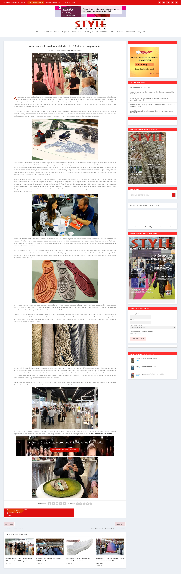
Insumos (63, 50)
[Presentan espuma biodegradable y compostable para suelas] (80, 547)
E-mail (132, 319)
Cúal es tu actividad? (136, 325)
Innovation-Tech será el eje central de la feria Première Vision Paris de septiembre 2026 (152, 105)
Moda (112, 32)
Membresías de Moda (53, 2)
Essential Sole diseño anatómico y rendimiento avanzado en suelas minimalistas (151, 112)
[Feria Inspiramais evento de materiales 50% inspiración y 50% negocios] (19, 547)
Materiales (76, 32)
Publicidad (130, 32)
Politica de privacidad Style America (141, 332)
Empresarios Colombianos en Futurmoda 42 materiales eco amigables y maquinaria (110, 561)
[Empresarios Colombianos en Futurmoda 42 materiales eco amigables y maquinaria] (110, 547)
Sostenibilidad (101, 32)
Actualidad (47, 32)
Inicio (38, 32)
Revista (120, 32)
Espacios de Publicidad (35, 2)
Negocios (141, 32)
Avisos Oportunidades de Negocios (14, 2)
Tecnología (88, 32)
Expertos (65, 32)
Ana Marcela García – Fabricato (140, 87)
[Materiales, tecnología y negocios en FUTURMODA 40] (50, 547)
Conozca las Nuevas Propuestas (64, 450)
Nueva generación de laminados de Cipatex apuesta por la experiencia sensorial (149, 99)
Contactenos (66, 2)
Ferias (56, 32)
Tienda (74, 2)
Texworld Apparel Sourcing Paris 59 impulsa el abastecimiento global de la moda (152, 93)
